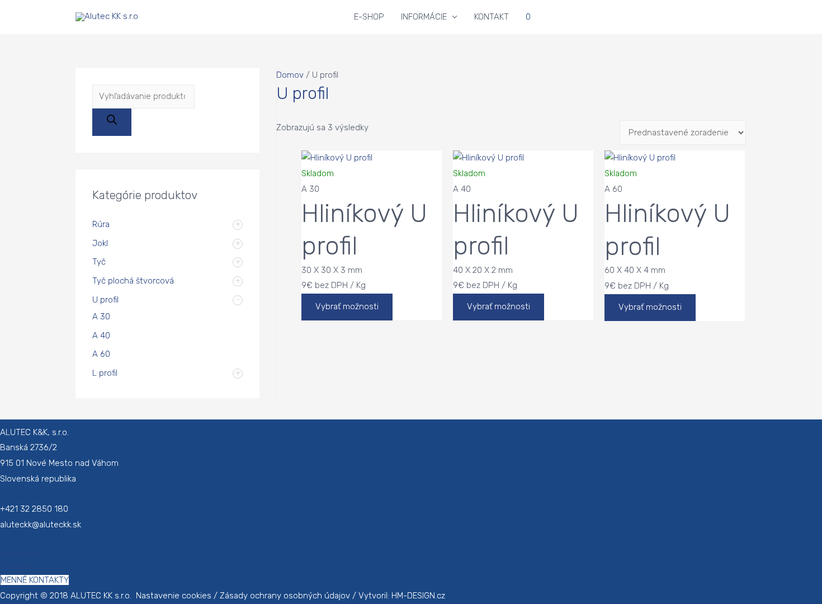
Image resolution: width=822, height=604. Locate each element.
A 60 (101, 354)
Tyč (99, 262)
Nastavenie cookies (173, 596)
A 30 (101, 317)
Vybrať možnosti (347, 306)
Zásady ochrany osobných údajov (285, 596)
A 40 (101, 336)
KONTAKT (491, 17)
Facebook (19, 553)
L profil (104, 373)
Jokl (100, 243)
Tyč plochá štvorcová (133, 281)
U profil (105, 300)
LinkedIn (16, 566)
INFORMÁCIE (424, 17)
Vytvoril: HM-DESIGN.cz (401, 596)
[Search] (111, 122)
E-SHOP (369, 17)
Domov (290, 75)
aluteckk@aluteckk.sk (40, 525)
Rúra (101, 224)
